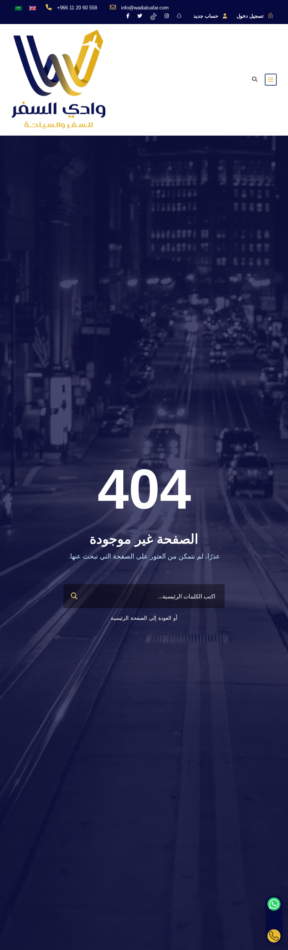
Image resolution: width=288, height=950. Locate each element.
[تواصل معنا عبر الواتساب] (273, 904)
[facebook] (127, 16)
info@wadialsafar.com (145, 8)
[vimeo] (153, 16)
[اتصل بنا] (273, 935)
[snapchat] (179, 16)
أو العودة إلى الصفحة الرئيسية (144, 618)
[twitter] (139, 16)
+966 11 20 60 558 (77, 8)
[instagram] (167, 16)
